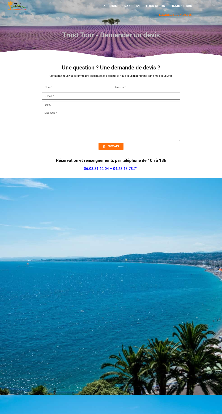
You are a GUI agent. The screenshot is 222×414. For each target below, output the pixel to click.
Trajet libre (181, 6)
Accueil (110, 6)
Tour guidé (155, 6)
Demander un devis (175, 14)
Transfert (131, 6)
